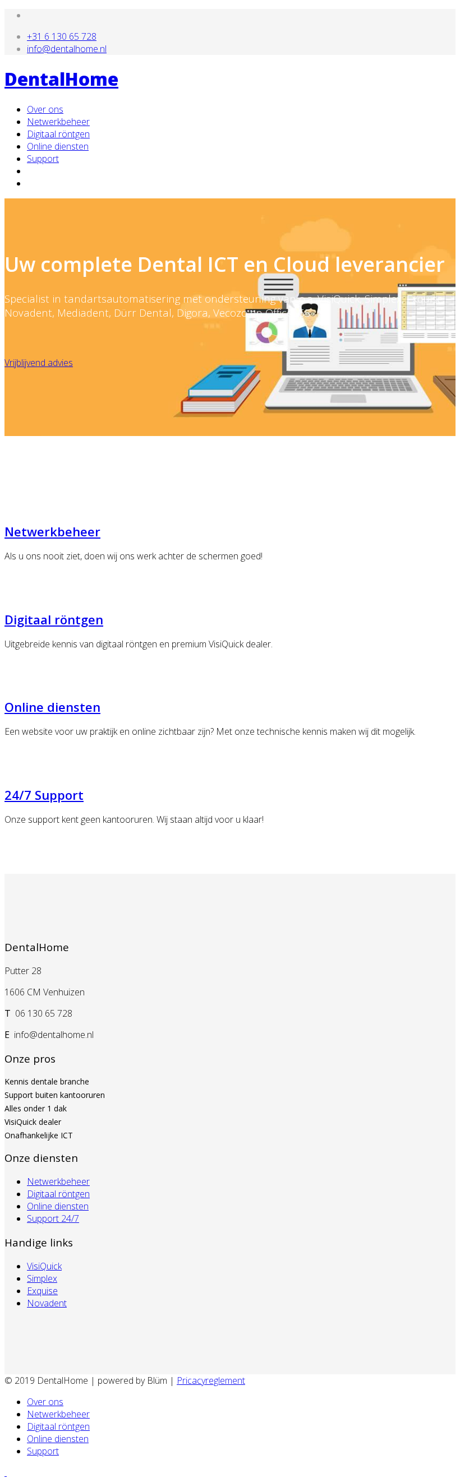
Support (43, 158)
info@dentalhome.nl (67, 49)
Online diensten (58, 146)
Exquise (42, 1291)
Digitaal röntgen (58, 134)
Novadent (47, 1303)
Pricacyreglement (211, 1380)
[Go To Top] (5, 1472)
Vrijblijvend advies (38, 362)
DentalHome (61, 79)
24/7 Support (44, 794)
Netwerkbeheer (58, 121)
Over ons (45, 109)
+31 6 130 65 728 (61, 36)
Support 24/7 (53, 1218)
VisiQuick (44, 1266)
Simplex (42, 1278)
